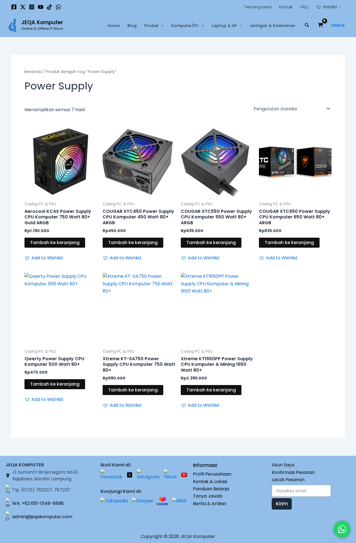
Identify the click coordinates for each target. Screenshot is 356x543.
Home (114, 25)
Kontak (286, 7)
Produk (151, 25)
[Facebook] (14, 7)
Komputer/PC (185, 25)
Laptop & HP (224, 25)
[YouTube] (40, 7)
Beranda (33, 71)
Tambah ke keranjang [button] (55, 242)
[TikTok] (49, 7)
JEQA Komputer (42, 22)
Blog (132, 25)
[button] (161, 25)
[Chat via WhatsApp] (342, 529)
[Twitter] (23, 7)
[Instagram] (31, 7)
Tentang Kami (257, 7)
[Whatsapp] (58, 7)
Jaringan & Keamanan (272, 25)
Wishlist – (332, 7)
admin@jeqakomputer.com (42, 516)
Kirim (282, 503)
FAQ (304, 7)
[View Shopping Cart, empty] (320, 25)
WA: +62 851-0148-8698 (38, 503)
